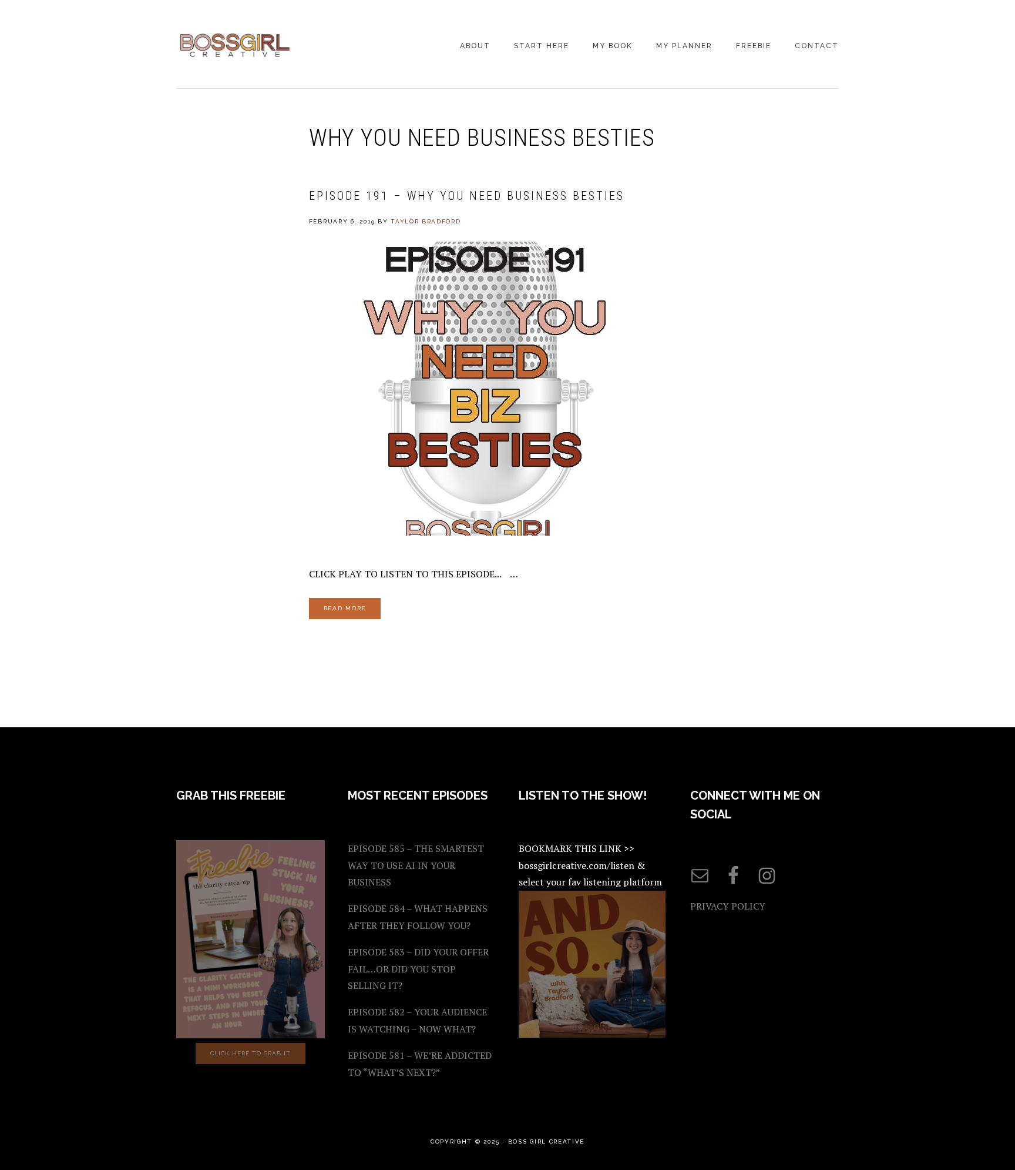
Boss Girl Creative (235, 45)
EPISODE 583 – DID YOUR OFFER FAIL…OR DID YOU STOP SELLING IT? (418, 968)
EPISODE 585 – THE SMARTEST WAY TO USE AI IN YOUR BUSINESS (416, 865)
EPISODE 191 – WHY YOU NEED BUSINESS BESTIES (466, 196)
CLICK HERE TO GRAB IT (250, 1053)
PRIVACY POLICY (727, 906)
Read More (345, 608)
